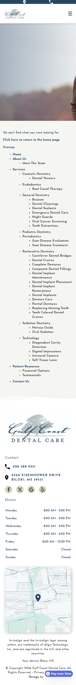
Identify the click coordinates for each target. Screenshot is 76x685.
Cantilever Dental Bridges (51, 255)
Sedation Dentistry (36, 323)
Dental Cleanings (45, 204)
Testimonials (31, 375)
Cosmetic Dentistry (36, 174)
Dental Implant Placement (52, 282)
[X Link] (20, 489)
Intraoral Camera (45, 355)
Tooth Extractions (45, 225)
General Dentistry (35, 195)
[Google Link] (31, 489)
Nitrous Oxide (42, 327)
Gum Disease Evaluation (50, 240)
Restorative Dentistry (38, 251)
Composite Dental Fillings (51, 269)
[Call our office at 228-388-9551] (51, 2)
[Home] (15, 13)
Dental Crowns (43, 260)
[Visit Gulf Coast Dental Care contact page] (38, 600)
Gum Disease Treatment (50, 245)
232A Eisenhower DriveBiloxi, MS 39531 (36, 477)
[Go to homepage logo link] (38, 428)
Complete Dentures (46, 264)
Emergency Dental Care (50, 212)
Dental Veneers (43, 178)
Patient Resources (26, 366)
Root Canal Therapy (47, 189)
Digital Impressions (46, 351)
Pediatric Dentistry (36, 232)
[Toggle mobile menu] (70, 13)
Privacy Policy (43, 672)
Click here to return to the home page (31, 139)
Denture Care (42, 299)
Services (19, 169)
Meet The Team (33, 163)
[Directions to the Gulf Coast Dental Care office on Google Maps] (24, 2)
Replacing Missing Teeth (50, 308)
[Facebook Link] (8, 489)
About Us (19, 159)
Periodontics (31, 236)
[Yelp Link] (42, 489)
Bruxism (38, 199)
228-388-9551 (24, 466)
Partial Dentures (44, 304)
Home (17, 154)
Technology (30, 338)
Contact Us (21, 381)
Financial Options (35, 370)
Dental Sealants (44, 208)
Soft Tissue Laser (44, 360)
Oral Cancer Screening (49, 221)
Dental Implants (44, 295)
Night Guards (42, 217)
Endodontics (31, 184)
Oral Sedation (42, 332)
